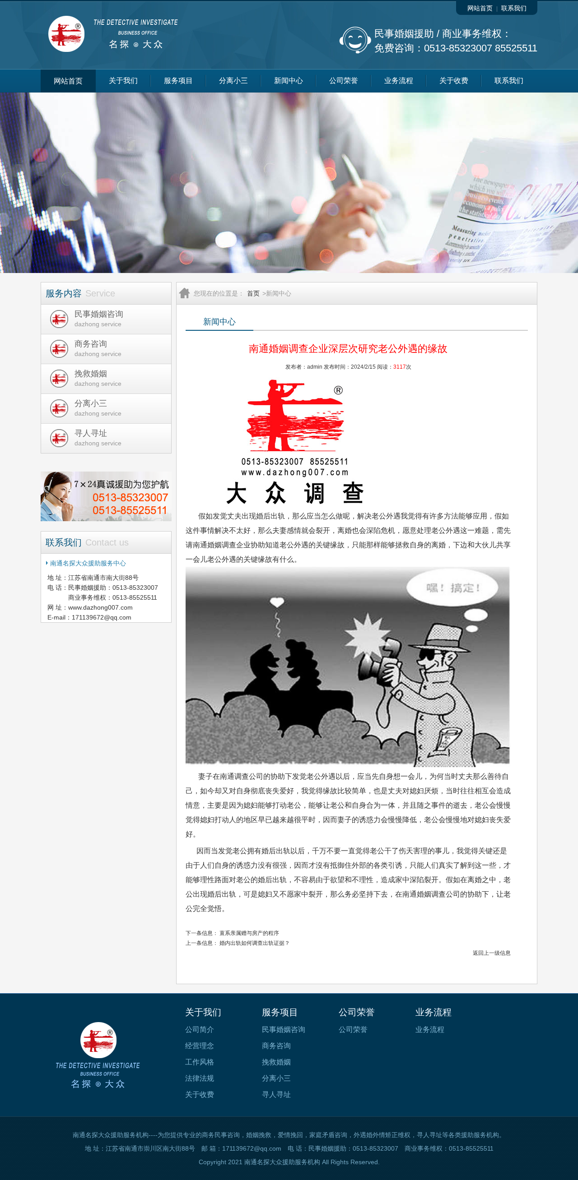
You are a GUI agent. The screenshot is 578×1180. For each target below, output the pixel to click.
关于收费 (453, 80)
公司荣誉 (343, 80)
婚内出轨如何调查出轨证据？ (254, 943)
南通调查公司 (241, 776)
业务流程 (398, 80)
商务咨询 (276, 1046)
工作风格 (199, 1062)
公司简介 (199, 1029)
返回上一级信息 (492, 953)
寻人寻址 (276, 1094)
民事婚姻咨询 (283, 1029)
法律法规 (199, 1078)
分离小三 (233, 80)
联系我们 (514, 8)
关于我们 (123, 80)
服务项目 (178, 80)
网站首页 (480, 8)
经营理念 (199, 1046)
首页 (253, 293)
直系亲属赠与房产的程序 (249, 933)
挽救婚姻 (276, 1062)
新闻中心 (288, 80)
